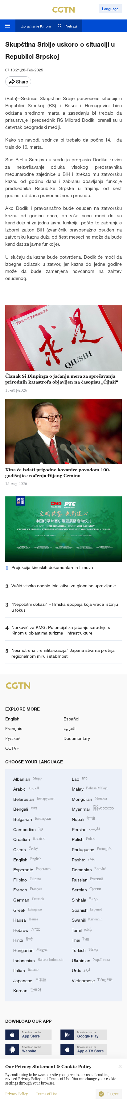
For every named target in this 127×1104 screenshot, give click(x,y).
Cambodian (28, 829)
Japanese (29, 980)
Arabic (26, 788)
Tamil (82, 929)
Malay (90, 788)
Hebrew (26, 929)
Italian (26, 969)
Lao (80, 778)
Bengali (25, 808)
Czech (25, 849)
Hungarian (30, 949)
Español (71, 718)
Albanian (27, 778)
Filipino (27, 879)
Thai (80, 939)
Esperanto (32, 869)
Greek (27, 909)
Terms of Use (46, 1094)
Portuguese (92, 849)
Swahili (87, 919)
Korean (27, 990)
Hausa (25, 919)
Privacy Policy (16, 1094)
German (28, 899)
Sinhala (85, 899)
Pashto (84, 859)
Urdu (81, 969)
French (27, 889)
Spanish (87, 909)
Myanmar (93, 808)
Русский (13, 738)
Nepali (83, 818)
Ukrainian (91, 960)
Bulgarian (32, 818)
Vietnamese (92, 980)
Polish (84, 838)
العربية (69, 728)
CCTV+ (12, 748)
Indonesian (38, 960)
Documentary (76, 738)
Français (13, 728)
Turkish (85, 949)
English (12, 718)
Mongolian (89, 798)
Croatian (29, 838)
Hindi (23, 939)
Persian (86, 829)
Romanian (89, 869)
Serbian (86, 889)
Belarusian (34, 798)
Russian (87, 879)
